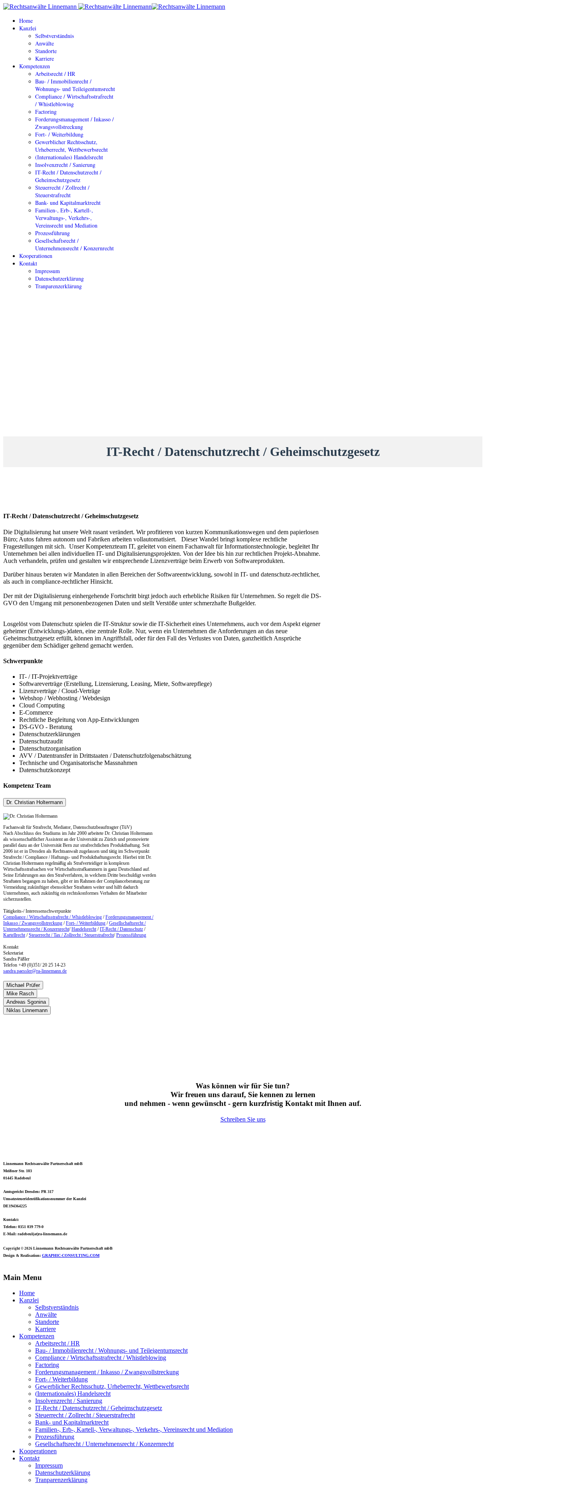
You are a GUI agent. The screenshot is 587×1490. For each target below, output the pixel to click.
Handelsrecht (83, 929)
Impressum (47, 271)
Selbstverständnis (54, 36)
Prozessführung (52, 233)
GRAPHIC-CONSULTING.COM (70, 1255)
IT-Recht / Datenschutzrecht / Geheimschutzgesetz (68, 176)
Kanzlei (27, 28)
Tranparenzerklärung (58, 286)
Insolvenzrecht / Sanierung (65, 164)
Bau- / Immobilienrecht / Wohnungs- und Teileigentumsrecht (75, 85)
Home (26, 20)
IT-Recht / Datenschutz (121, 929)
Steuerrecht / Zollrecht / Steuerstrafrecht (62, 191)
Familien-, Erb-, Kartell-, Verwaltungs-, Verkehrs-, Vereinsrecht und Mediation (66, 217)
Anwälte (44, 43)
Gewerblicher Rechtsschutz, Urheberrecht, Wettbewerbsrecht (71, 145)
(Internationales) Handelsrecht (69, 157)
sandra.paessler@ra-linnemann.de (35, 971)
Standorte (46, 51)
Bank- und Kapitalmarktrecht (68, 202)
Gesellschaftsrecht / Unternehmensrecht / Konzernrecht (74, 244)
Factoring (46, 111)
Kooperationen (35, 256)
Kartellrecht (14, 935)
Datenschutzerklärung (59, 278)
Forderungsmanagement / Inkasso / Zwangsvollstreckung (74, 123)
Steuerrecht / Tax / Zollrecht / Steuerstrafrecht (71, 935)
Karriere (44, 58)
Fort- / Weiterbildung (59, 134)
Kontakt (28, 263)
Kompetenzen (34, 66)
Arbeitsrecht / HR (55, 73)
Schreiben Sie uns (243, 1119)
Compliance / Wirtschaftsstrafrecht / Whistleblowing (52, 917)
